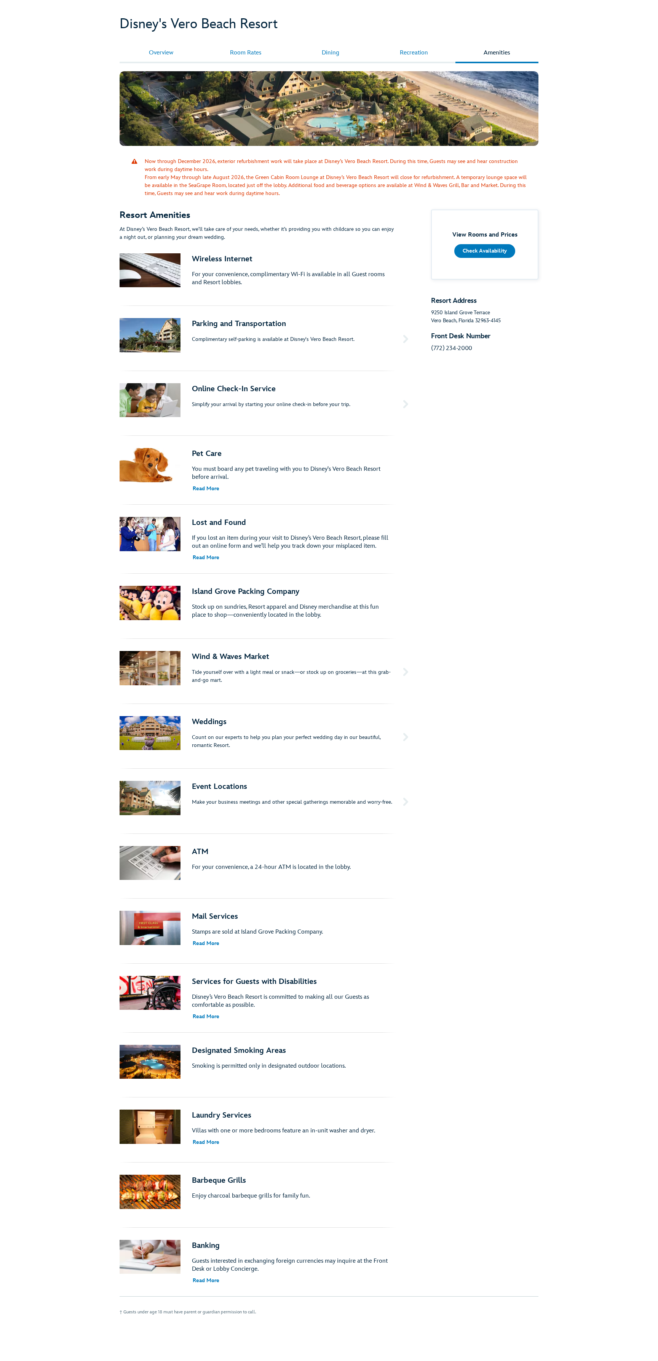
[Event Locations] (265, 801)
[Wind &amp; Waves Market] (265, 671)
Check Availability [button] (485, 251)
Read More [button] (206, 488)
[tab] (161, 53)
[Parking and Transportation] (265, 338)
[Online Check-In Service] (265, 403)
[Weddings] (265, 736)
